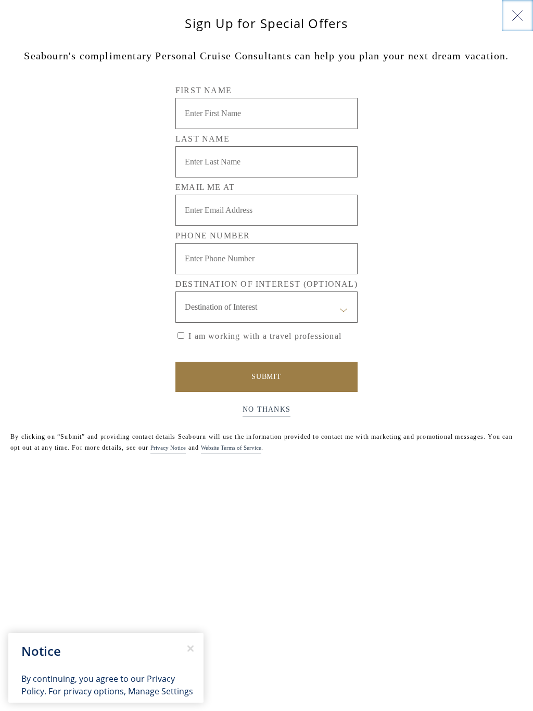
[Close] (517, 15)
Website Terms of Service (231, 448)
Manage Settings (160, 691)
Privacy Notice (168, 448)
